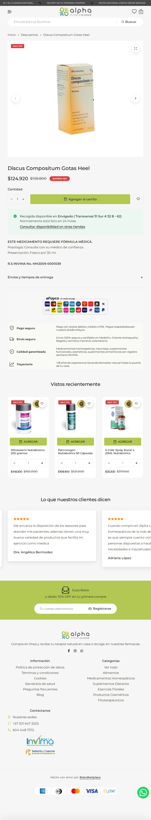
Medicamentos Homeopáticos (111, 678)
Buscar (130, 22)
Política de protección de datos (40, 667)
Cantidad (15, 189)
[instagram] (75, 650)
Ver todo (111, 667)
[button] (10, 11)
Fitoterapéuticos (111, 700)
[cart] (141, 11)
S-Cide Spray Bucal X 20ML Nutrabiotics (119, 451)
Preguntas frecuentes (40, 689)
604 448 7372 (23, 730)
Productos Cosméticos (111, 695)
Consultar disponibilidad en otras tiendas (52, 227)
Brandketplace (90, 777)
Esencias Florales (111, 689)
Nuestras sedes (25, 717)
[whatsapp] (81, 650)
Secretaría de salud (40, 684)
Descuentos (29, 34)
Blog (40, 695)
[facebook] (69, 650)
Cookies (40, 678)
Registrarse (102, 608)
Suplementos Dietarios (111, 684)
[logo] (75, 11)
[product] (135, 48)
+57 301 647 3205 (26, 723)
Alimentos (111, 673)
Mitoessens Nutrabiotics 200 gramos (28, 451)
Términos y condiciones (40, 673)
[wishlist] (134, 11)
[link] (28, 417)
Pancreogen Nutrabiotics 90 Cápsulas (75, 451)
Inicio (12, 34)
